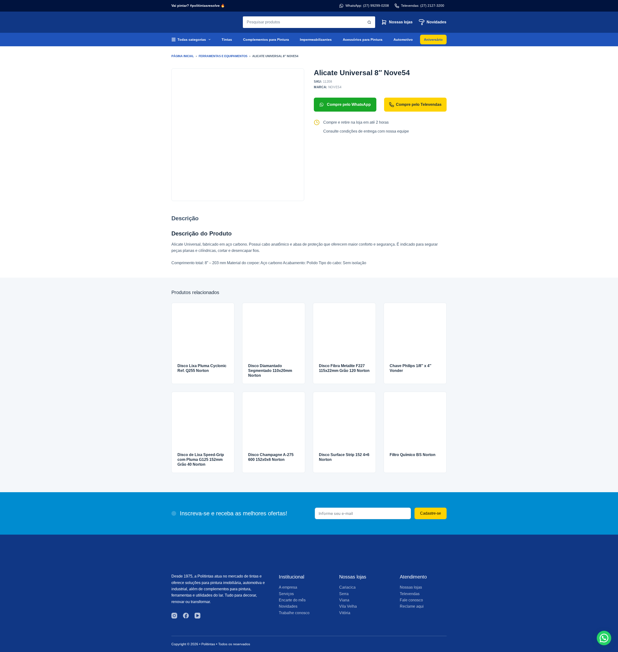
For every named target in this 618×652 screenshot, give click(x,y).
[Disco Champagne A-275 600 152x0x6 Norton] (273, 423)
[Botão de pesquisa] (369, 22)
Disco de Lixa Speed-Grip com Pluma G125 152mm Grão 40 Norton (200, 459)
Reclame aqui (412, 606)
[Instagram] (174, 615)
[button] (604, 638)
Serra (344, 594)
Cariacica (347, 587)
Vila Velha (348, 606)
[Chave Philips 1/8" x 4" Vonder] (415, 334)
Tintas (227, 39)
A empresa (288, 587)
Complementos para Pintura (266, 39)
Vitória (344, 613)
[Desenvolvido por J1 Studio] (414, 646)
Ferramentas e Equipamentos (223, 56)
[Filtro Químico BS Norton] (415, 423)
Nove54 (335, 87)
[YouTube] (197, 615)
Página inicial (182, 56)
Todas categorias (191, 39)
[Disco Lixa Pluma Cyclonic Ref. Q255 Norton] (202, 334)
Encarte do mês (292, 600)
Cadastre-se (430, 513)
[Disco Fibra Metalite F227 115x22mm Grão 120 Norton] (344, 334)
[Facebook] (186, 615)
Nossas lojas (401, 22)
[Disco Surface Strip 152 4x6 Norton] (344, 423)
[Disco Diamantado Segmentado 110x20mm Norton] (273, 334)
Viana (344, 600)
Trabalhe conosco (294, 613)
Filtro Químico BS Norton (412, 455)
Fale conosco (411, 600)
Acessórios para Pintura (362, 39)
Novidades (436, 22)
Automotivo (403, 39)
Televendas (410, 594)
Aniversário (433, 39)
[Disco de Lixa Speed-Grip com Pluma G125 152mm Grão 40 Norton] (202, 423)
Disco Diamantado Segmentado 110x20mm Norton (270, 370)
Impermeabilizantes (316, 39)
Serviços (286, 594)
